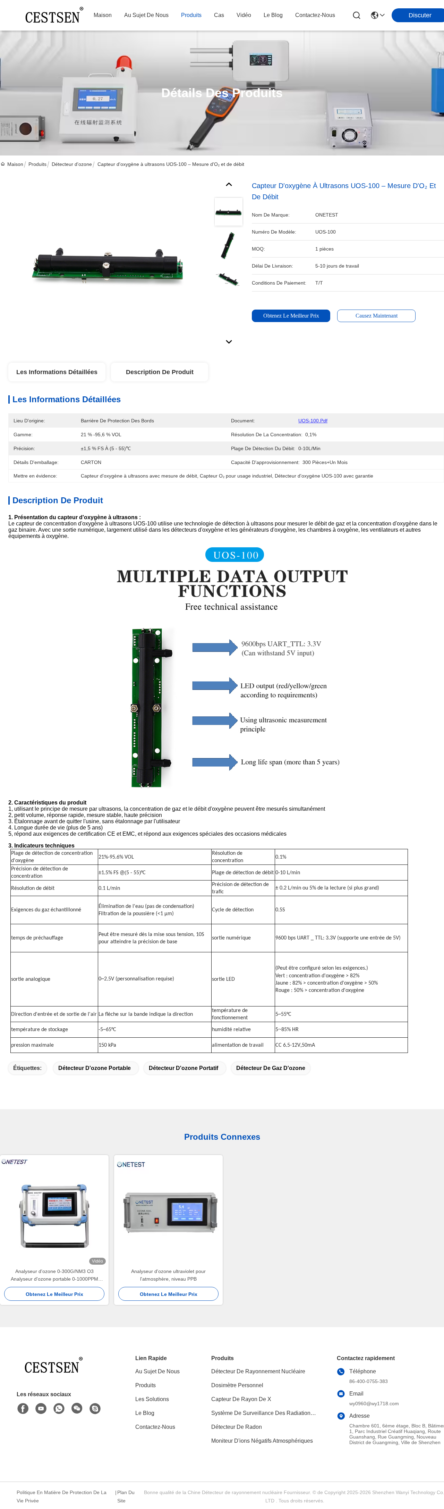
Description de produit (160, 372)
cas (219, 15)
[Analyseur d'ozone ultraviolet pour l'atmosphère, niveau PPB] (168, 1211)
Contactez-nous (155, 1427)
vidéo (244, 15)
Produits (37, 164)
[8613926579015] (59, 1409)
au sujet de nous (146, 15)
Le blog (144, 1413)
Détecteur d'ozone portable (94, 1068)
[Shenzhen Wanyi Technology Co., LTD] (55, 15)
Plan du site (126, 1496)
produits (191, 15)
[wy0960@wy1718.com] (95, 1409)
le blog (273, 15)
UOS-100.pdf (312, 420)
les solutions (152, 1399)
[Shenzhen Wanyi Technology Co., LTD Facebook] (23, 1409)
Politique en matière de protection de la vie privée (61, 1496)
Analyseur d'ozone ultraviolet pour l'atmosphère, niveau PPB (168, 1275)
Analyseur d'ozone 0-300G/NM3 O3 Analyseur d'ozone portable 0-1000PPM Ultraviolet (54, 1275)
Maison (103, 15)
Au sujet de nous (157, 1371)
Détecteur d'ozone (72, 164)
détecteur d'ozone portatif (183, 1068)
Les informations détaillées (56, 372)
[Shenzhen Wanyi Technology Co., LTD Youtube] (41, 1409)
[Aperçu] (55, 1374)
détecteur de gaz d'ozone (270, 1068)
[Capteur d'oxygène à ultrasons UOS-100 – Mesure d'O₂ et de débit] (108, 260)
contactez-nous (315, 15)
